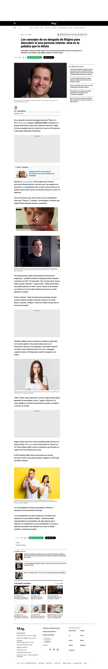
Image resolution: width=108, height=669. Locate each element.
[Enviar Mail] (15, 111)
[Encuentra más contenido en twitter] (20, 57)
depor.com (49, 663)
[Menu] (15, 23)
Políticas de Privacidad (49, 631)
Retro (82, 640)
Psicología (54, 27)
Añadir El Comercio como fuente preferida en (72, 34)
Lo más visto (19, 551)
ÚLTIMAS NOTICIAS (76, 66)
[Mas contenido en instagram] (58, 649)
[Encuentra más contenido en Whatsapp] (23, 57)
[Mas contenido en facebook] (50, 649)
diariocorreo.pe (67, 663)
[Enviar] (14, 28)
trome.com (57, 663)
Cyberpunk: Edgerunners (79, 27)
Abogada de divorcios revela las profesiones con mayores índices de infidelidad (41, 173)
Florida (31, 27)
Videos (82, 630)
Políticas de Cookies (48, 634)
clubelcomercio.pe (31, 663)
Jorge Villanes (21, 111)
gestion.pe (41, 663)
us (69, 635)
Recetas (82, 645)
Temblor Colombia (62, 27)
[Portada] (21, 631)
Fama (70, 640)
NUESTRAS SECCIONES (74, 628)
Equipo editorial (21, 633)
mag (85, 663)
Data (81, 635)
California (36, 27)
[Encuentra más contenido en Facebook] (16, 57)
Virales (71, 645)
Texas (41, 27)
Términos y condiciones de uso (51, 628)
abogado (24, 123)
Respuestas (72, 630)
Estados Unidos (21, 545)
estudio (30, 444)
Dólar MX (70, 27)
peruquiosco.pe (77, 663)
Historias (72, 650)
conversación (27, 182)
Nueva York (47, 27)
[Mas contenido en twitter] (54, 649)
